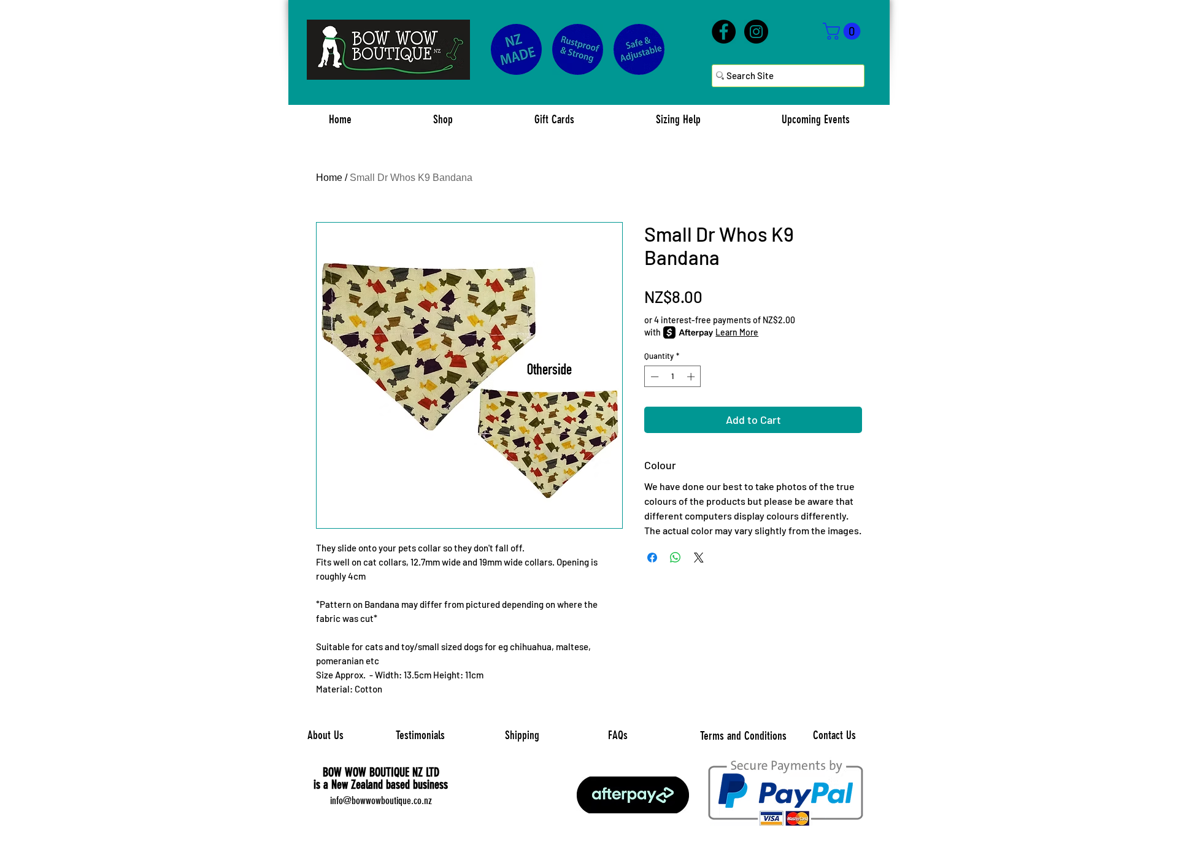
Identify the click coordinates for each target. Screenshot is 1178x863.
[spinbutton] (673, 376)
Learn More (736, 332)
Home (329, 177)
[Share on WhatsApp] (675, 557)
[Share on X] (698, 557)
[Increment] (692, 376)
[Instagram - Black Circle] (756, 32)
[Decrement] (653, 376)
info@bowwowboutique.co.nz (381, 800)
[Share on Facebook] (652, 557)
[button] (843, 31)
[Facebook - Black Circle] (724, 32)
